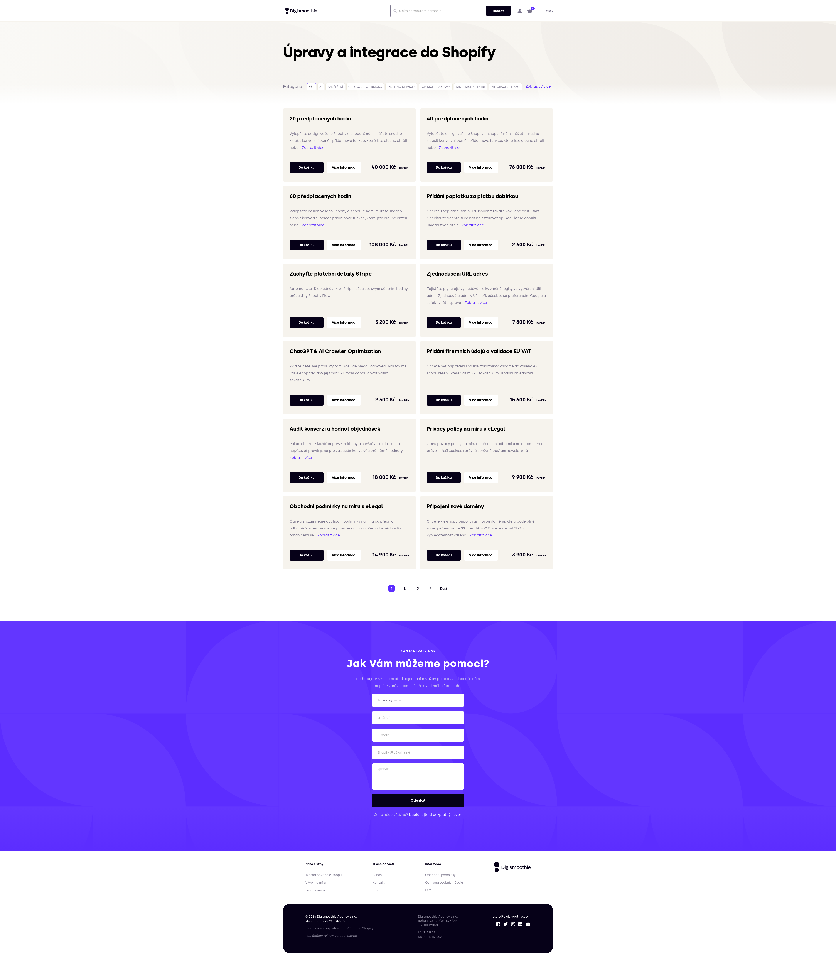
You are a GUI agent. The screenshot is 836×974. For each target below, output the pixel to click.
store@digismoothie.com (512, 916)
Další (444, 588)
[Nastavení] (520, 11)
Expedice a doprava (436, 86)
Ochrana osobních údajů (444, 882)
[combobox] (451, 11)
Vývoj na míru (315, 882)
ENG (549, 11)
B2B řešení (335, 86)
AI (320, 86)
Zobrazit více (313, 147)
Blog (376, 890)
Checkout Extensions (365, 86)
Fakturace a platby (470, 86)
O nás (377, 875)
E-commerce (315, 890)
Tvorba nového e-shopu (323, 875)
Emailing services (401, 86)
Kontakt (379, 882)
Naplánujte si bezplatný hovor (435, 815)
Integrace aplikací (505, 86)
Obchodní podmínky (440, 875)
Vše (311, 86)
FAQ (428, 890)
